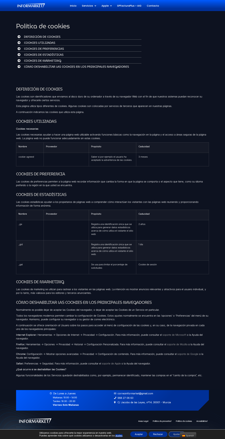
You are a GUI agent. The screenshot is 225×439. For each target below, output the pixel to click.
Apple (105, 6)
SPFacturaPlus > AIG (129, 6)
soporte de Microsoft (174, 334)
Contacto (153, 6)
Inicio (73, 6)
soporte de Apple (111, 363)
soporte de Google (187, 354)
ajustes (118, 435)
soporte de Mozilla (177, 344)
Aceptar (139, 434)
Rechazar (158, 434)
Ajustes (176, 434)
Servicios (87, 6)
